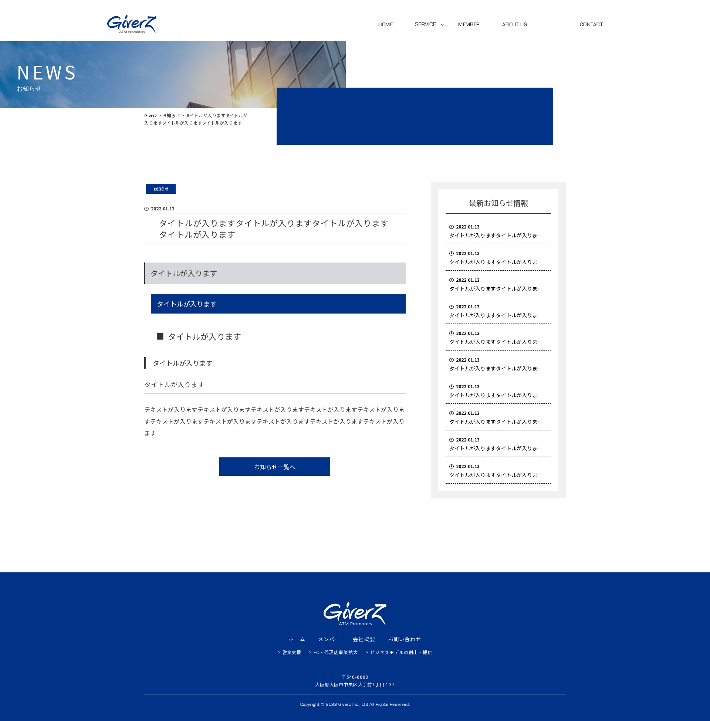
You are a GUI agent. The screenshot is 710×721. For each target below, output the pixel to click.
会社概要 (364, 639)
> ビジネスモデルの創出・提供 (398, 652)
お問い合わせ (405, 639)
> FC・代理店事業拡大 (333, 652)
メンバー (329, 639)
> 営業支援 (290, 652)
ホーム (296, 639)
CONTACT (591, 24)
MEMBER (469, 24)
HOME (385, 24)
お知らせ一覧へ (274, 466)
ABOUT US (514, 24)
